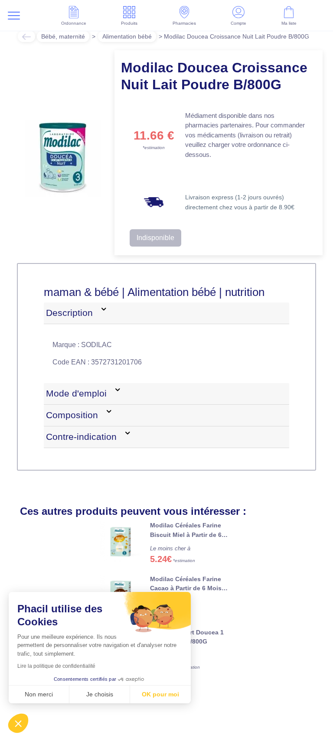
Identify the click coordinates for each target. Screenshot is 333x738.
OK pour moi (160, 694)
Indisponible (155, 237)
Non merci (39, 694)
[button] (18, 723)
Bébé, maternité (63, 36)
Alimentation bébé (127, 36)
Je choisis (99, 694)
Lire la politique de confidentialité (56, 666)
